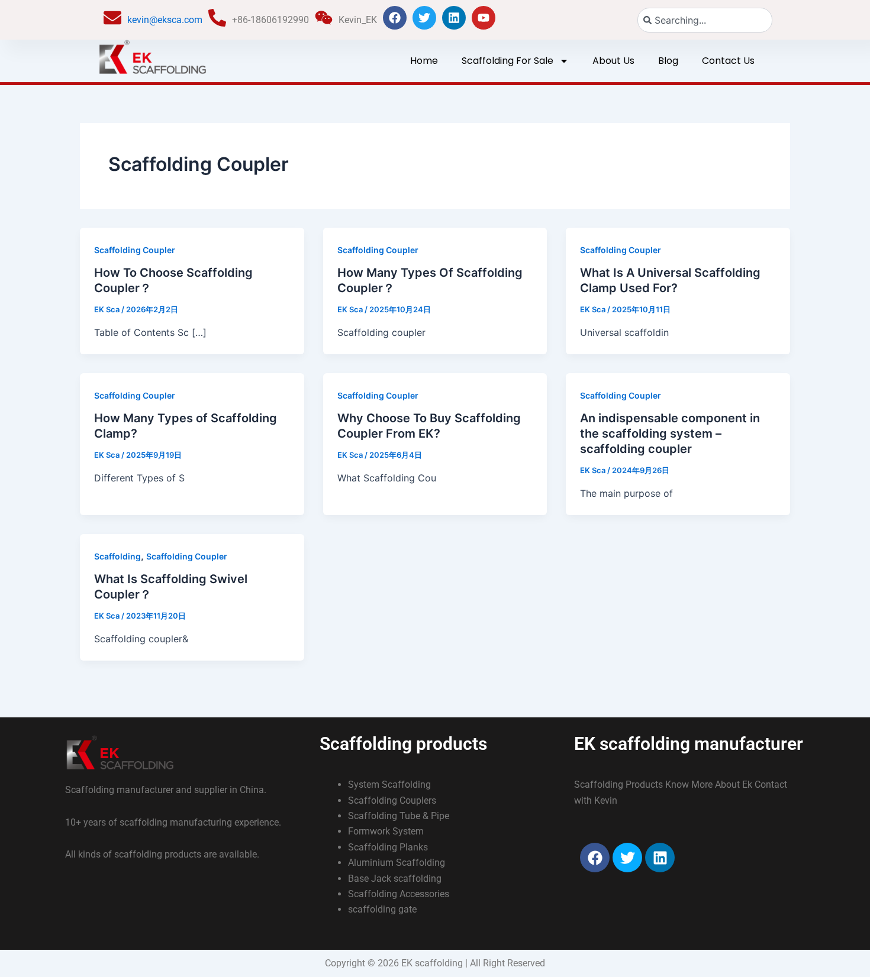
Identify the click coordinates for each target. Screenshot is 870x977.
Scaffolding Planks (388, 847)
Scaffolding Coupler (134, 250)
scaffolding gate (382, 909)
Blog (668, 60)
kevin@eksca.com (164, 19)
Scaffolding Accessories (398, 894)
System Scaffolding (389, 784)
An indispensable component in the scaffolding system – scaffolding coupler (670, 433)
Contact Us (728, 60)
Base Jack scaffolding (395, 878)
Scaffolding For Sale (507, 60)
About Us (613, 60)
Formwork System (386, 831)
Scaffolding (117, 556)
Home (424, 60)
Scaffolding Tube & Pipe (398, 815)
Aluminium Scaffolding (396, 862)
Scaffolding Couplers (392, 800)
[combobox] (704, 20)
